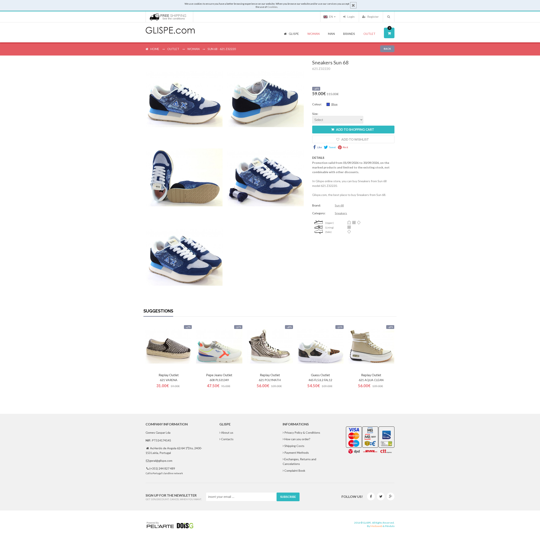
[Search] (388, 16)
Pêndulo (389, 526)
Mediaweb (376, 526)
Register (373, 16)
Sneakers (341, 213)
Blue (334, 104)
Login (351, 16)
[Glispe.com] (170, 30)
